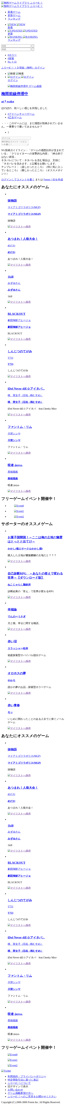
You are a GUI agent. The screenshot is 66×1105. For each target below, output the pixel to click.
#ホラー (12, 55)
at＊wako (7, 101)
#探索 (11, 58)
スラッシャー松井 (18, 648)
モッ (10, 712)
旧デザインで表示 (18, 1086)
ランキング (14, 18)
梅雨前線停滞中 (14, 94)
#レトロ (12, 61)
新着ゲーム (14, 12)
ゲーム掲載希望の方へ (20, 1093)
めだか (11, 245)
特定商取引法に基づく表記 (23, 1079)
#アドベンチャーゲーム (21, 114)
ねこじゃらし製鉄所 (19, 584)
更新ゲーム (14, 15)
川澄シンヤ (14, 433)
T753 (10, 357)
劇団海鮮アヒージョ (19, 320)
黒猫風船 (13, 471)
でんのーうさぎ (17, 616)
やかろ (11, 680)
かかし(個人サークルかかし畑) (25, 548)
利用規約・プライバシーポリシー (27, 1076)
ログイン (40, 67)
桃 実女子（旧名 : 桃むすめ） (25, 395)
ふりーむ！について (19, 1083)
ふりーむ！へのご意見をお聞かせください (32, 1096)
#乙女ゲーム (15, 117)
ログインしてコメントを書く (18, 179)
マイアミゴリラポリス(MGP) (24, 207)
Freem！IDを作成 (53, 179)
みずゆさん (14, 283)
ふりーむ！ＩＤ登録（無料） (18, 67)
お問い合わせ (15, 1089)
